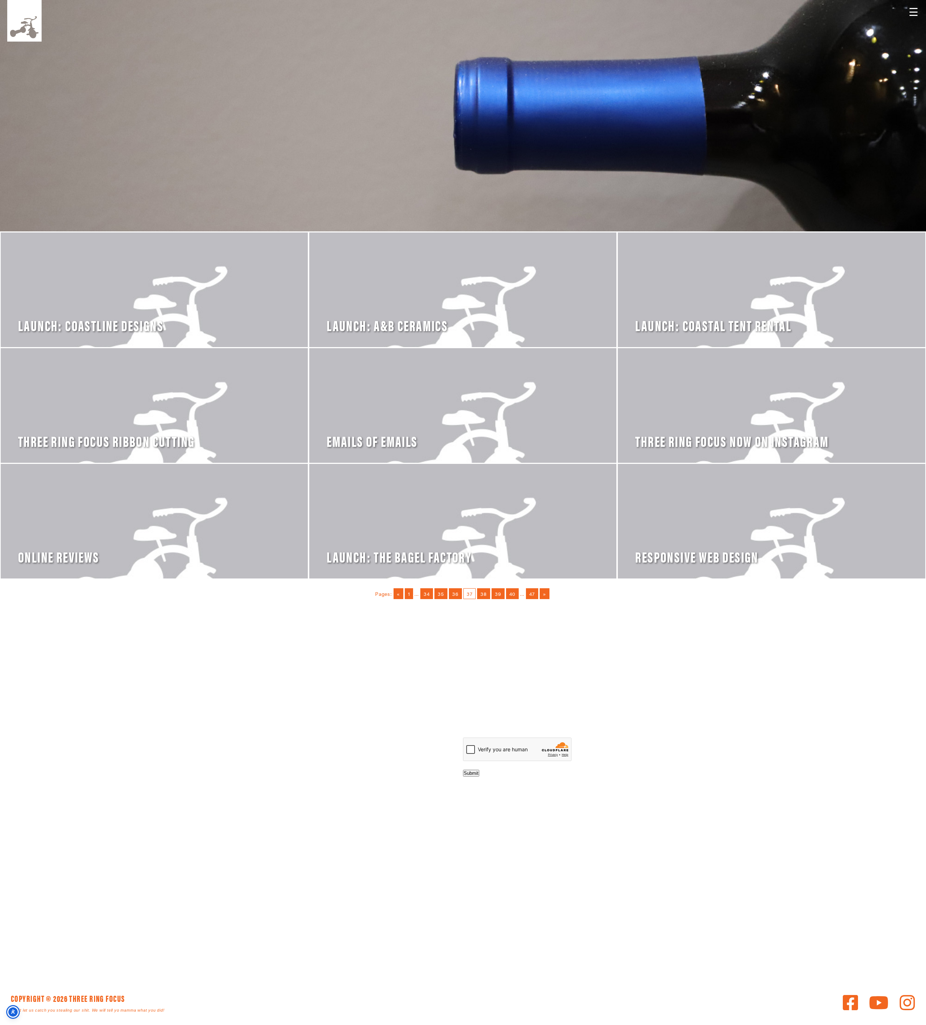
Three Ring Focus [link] (24, 21)
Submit (471, 773)
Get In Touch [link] (495, 948)
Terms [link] (302, 957)
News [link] (456, 948)
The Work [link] (374, 948)
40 (512, 593)
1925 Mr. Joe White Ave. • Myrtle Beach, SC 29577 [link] (446, 893)
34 (427, 593)
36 (455, 593)
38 (483, 593)
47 (532, 593)
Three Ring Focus (463, 860)
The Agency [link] (418, 948)
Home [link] (301, 948)
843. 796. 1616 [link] (514, 893)
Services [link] (335, 948)
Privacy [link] (589, 948)
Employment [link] (546, 948)
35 (441, 593)
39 (498, 593)
